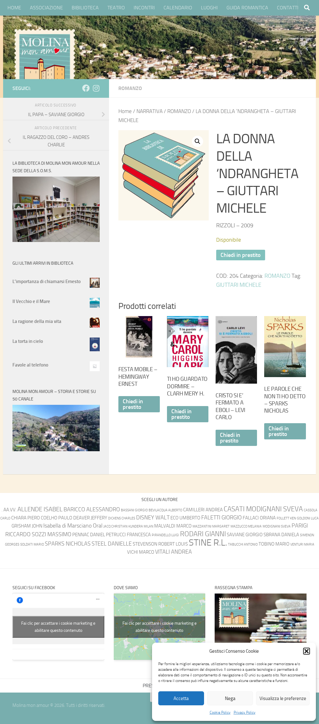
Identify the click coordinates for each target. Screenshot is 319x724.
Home (125, 111)
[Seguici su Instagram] (96, 88)
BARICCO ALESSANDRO (92, 509)
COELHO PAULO (56, 518)
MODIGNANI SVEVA (277, 526)
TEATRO (116, 8)
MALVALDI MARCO (173, 526)
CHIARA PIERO (25, 518)
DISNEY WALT (152, 517)
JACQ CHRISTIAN (115, 526)
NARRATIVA (149, 111)
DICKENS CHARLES (121, 518)
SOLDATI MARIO (32, 544)
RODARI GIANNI (203, 534)
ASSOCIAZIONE (46, 8)
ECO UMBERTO (185, 518)
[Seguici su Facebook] (86, 88)
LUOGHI (209, 8)
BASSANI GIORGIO (134, 510)
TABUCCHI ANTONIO (243, 544)
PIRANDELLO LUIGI (165, 535)
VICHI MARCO (140, 552)
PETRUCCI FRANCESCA (128, 534)
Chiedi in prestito (241, 255)
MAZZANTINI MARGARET (211, 526)
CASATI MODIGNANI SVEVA (263, 509)
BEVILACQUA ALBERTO (165, 510)
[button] (306, 651)
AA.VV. (10, 510)
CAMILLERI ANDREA (203, 510)
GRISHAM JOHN (27, 526)
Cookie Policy (220, 712)
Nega (230, 698)
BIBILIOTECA (85, 8)
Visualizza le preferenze (282, 698)
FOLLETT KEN (286, 518)
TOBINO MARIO (274, 544)
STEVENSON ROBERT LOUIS (160, 544)
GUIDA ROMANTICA (247, 8)
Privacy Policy (244, 712)
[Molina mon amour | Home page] (44, 59)
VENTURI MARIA (302, 544)
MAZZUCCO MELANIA (246, 526)
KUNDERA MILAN (140, 526)
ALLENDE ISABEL (40, 509)
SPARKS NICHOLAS (68, 544)
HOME (14, 8)
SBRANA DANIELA (281, 534)
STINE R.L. (208, 542)
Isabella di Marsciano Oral (72, 526)
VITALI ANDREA (173, 552)
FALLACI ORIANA (259, 518)
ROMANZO (130, 88)
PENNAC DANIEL (88, 534)
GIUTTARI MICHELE (238, 285)
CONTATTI (287, 8)
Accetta (181, 698)
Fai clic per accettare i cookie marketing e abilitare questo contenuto (58, 627)
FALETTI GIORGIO (221, 517)
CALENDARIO (178, 8)
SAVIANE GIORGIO (245, 534)
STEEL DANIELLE (112, 544)
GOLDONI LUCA (308, 518)
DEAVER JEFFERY (90, 518)
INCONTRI (144, 8)
